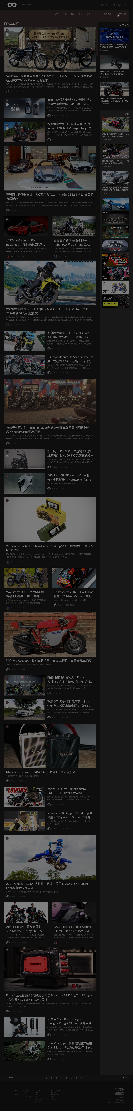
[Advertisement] (66, 29)
